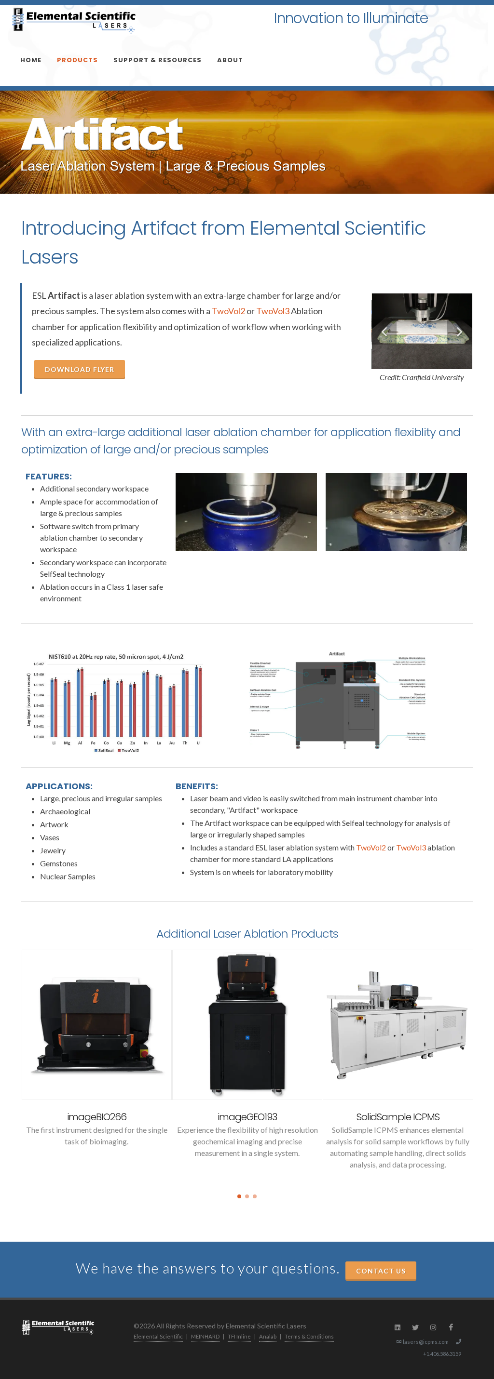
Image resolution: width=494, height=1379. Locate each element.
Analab (267, 1336)
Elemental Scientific (158, 1336)
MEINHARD (205, 1336)
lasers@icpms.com (426, 1342)
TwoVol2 (228, 310)
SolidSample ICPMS (398, 1117)
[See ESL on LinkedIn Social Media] (397, 1327)
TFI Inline (239, 1336)
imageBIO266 (96, 1117)
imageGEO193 (247, 1117)
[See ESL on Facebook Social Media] (451, 1327)
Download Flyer (79, 369)
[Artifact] (114, 703)
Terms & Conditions (309, 1336)
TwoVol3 (272, 310)
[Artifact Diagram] (337, 703)
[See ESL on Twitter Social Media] (415, 1327)
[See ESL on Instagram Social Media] (433, 1327)
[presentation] (12, 1065)
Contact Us (381, 1271)
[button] (239, 1196)
